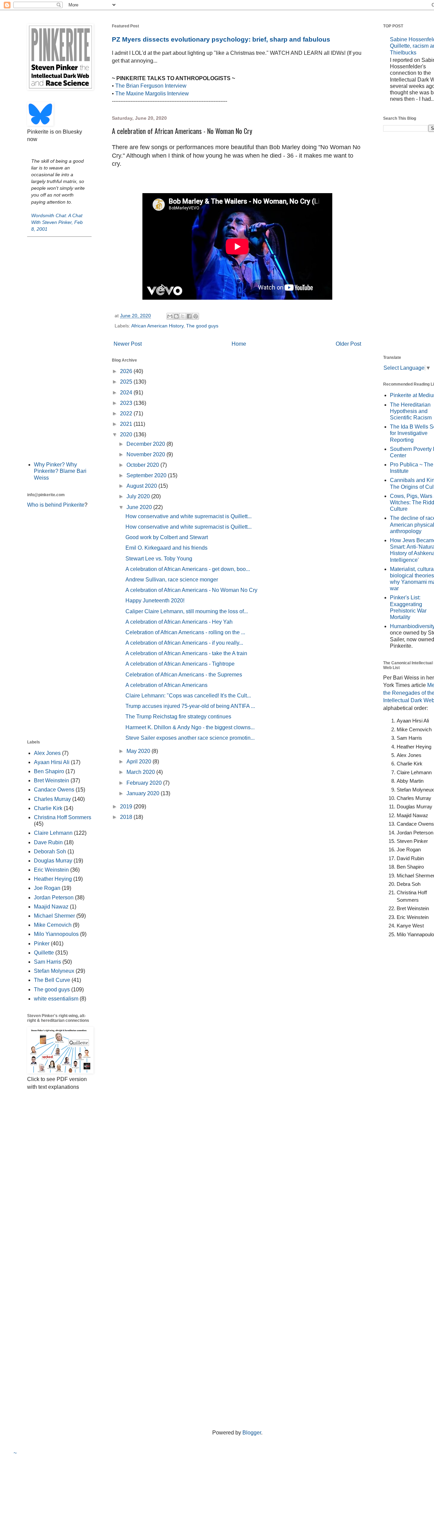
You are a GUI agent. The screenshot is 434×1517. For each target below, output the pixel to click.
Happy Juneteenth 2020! (154, 600)
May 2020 (139, 751)
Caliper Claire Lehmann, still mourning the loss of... (186, 611)
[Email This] (169, 316)
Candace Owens (54, 789)
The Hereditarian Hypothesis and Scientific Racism (411, 411)
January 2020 (143, 793)
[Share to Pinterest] (195, 316)
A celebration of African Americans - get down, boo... (187, 569)
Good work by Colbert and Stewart (166, 537)
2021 (127, 424)
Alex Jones (47, 753)
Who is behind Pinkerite (55, 505)
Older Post (348, 344)
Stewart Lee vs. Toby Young (158, 558)
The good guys (202, 325)
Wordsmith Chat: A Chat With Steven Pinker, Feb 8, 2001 (57, 222)
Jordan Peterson (54, 897)
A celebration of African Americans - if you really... (184, 643)
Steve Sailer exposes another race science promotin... (190, 738)
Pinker (42, 943)
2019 (127, 806)
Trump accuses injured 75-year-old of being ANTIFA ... (190, 706)
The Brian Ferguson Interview (150, 86)
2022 (127, 413)
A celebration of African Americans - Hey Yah (179, 622)
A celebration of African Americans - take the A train (186, 653)
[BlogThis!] (176, 316)
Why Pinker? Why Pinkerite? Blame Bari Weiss (60, 471)
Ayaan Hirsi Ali (52, 762)
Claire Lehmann (53, 833)
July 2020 (138, 496)
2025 (127, 382)
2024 (127, 392)
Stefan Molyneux (54, 971)
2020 (127, 434)
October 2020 (143, 465)
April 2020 (139, 761)
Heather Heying (53, 879)
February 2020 (144, 783)
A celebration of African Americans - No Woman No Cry (191, 590)
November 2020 (146, 454)
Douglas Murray (53, 861)
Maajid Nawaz (51, 907)
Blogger (251, 1432)
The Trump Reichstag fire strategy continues (178, 716)
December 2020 (146, 444)
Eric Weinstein (51, 870)
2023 (127, 403)
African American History (157, 325)
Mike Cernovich (53, 925)
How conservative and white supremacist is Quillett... (188, 516)
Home (239, 344)
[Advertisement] (59, 348)
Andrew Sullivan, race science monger (171, 579)
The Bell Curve (52, 980)
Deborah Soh (50, 851)
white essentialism (56, 999)
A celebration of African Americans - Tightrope (180, 664)
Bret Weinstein (51, 780)
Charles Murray (52, 799)
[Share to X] (182, 316)
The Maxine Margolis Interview (152, 93)
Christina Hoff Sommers (62, 817)
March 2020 (141, 772)
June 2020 (139, 507)
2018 (127, 817)
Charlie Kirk (48, 808)
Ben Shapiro (49, 771)
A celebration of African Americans (166, 685)
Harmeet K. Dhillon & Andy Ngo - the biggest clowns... (190, 727)
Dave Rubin (48, 842)
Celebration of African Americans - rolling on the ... (185, 632)
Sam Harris (47, 962)
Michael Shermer (54, 916)
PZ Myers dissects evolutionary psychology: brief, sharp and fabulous (221, 39)
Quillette (44, 953)
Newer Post (128, 344)
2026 (127, 371)
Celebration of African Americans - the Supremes (183, 674)
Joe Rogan (47, 888)
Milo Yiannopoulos (56, 934)
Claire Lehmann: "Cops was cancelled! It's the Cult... (188, 695)
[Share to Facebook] (189, 316)
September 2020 (147, 475)
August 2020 (142, 486)
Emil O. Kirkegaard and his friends (166, 548)
